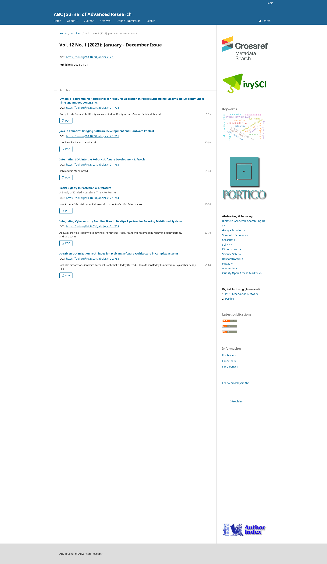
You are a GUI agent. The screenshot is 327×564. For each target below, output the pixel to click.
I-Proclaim (236, 401)
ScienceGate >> (231, 254)
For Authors (229, 361)
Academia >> (230, 268)
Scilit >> (227, 244)
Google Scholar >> (233, 230)
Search (151, 21)
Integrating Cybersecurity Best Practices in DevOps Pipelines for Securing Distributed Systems (120, 221)
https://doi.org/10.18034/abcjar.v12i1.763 (92, 164)
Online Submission (129, 21)
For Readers (229, 355)
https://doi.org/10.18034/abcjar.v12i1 (90, 57)
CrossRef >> (229, 240)
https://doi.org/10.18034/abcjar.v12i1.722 (92, 107)
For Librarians (230, 366)
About (71, 21)
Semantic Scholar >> (235, 235)
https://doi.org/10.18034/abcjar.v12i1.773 (92, 226)
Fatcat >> (228, 263)
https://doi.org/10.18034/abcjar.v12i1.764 (92, 198)
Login (270, 3)
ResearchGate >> (233, 259)
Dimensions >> (231, 249)
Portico (229, 298)
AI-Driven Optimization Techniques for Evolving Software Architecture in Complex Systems (118, 253)
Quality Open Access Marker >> (242, 273)
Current (89, 21)
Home (57, 21)
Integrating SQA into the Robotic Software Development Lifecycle (102, 159)
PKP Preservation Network (241, 294)
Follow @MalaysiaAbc (235, 383)
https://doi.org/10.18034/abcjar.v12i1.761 (92, 136)
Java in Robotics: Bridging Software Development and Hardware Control (106, 131)
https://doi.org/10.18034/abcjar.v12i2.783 (92, 258)
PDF (67, 120)
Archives (105, 21)
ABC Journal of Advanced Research (93, 14)
